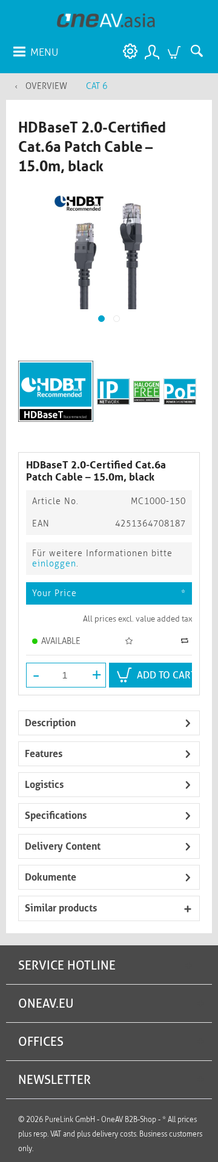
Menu (44, 52)
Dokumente (50, 877)
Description (50, 723)
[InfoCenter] (127, 51)
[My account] (151, 51)
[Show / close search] (200, 51)
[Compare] (186, 640)
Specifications (56, 815)
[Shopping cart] (176, 51)
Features (43, 754)
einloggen (54, 564)
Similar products (61, 908)
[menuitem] (35, 51)
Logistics (44, 784)
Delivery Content (63, 846)
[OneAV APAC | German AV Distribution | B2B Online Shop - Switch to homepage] (106, 19)
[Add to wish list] (130, 641)
